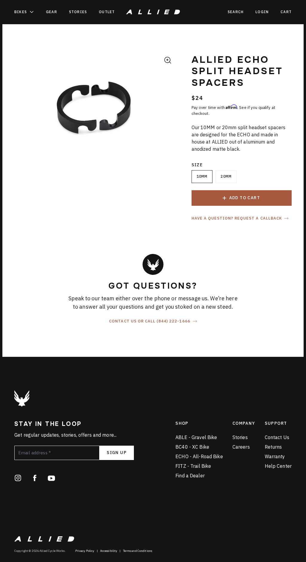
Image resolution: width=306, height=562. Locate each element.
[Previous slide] (19, 110)
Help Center (278, 466)
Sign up (117, 452)
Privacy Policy (84, 551)
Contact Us (277, 437)
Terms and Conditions (137, 551)
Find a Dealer (190, 476)
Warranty (275, 456)
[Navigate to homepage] (153, 12)
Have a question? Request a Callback (237, 218)
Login (262, 12)
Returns (273, 447)
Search (236, 12)
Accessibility (108, 551)
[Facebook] (34, 478)
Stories (78, 12)
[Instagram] (18, 478)
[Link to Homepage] (21, 398)
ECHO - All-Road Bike (199, 456)
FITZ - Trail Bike (193, 466)
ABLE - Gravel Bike (196, 437)
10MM (202, 176)
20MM (226, 176)
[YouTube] (51, 478)
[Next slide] (168, 110)
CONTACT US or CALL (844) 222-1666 (149, 321)
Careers (241, 447)
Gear (51, 12)
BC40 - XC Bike (192, 447)
